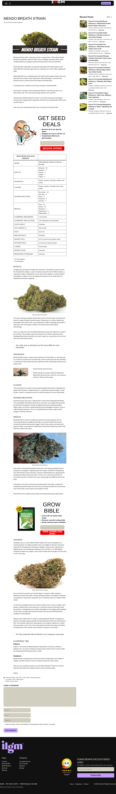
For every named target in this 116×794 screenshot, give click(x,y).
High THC (19, 677)
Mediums (16, 619)
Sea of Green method (39, 605)
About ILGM (6, 764)
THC (26, 93)
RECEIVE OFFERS (52, 148)
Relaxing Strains (35, 677)
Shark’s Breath (38, 373)
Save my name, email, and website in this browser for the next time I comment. (30, 724)
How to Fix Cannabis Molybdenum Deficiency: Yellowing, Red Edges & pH (100, 81)
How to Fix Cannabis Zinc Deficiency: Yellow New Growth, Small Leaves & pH (99, 47)
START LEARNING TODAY (93, 787)
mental (47, 426)
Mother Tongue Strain (12, 681)
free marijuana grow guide (30, 494)
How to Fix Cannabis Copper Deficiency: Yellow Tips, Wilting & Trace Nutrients (99, 95)
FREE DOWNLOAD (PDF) (52, 533)
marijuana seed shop (55, 634)
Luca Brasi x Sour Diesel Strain (14, 679)
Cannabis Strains (10, 677)
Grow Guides (23, 764)
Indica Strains (26, 677)
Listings (21, 768)
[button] (10, 3)
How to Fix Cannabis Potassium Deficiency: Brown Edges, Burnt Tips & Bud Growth (99, 70)
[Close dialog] (111, 752)
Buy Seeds (106, 3)
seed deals (32, 107)
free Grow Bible (46, 345)
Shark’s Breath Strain (40, 369)
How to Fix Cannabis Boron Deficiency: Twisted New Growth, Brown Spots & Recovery (99, 23)
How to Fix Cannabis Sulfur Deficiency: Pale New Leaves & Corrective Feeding (99, 35)
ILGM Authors (6, 766)
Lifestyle (22, 766)
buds (24, 361)
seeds (25, 634)
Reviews (4, 768)
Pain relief (16, 468)
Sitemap (4, 770)
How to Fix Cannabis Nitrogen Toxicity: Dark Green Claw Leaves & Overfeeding (99, 58)
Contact (4, 761)
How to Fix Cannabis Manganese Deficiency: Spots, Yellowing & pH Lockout (100, 107)
